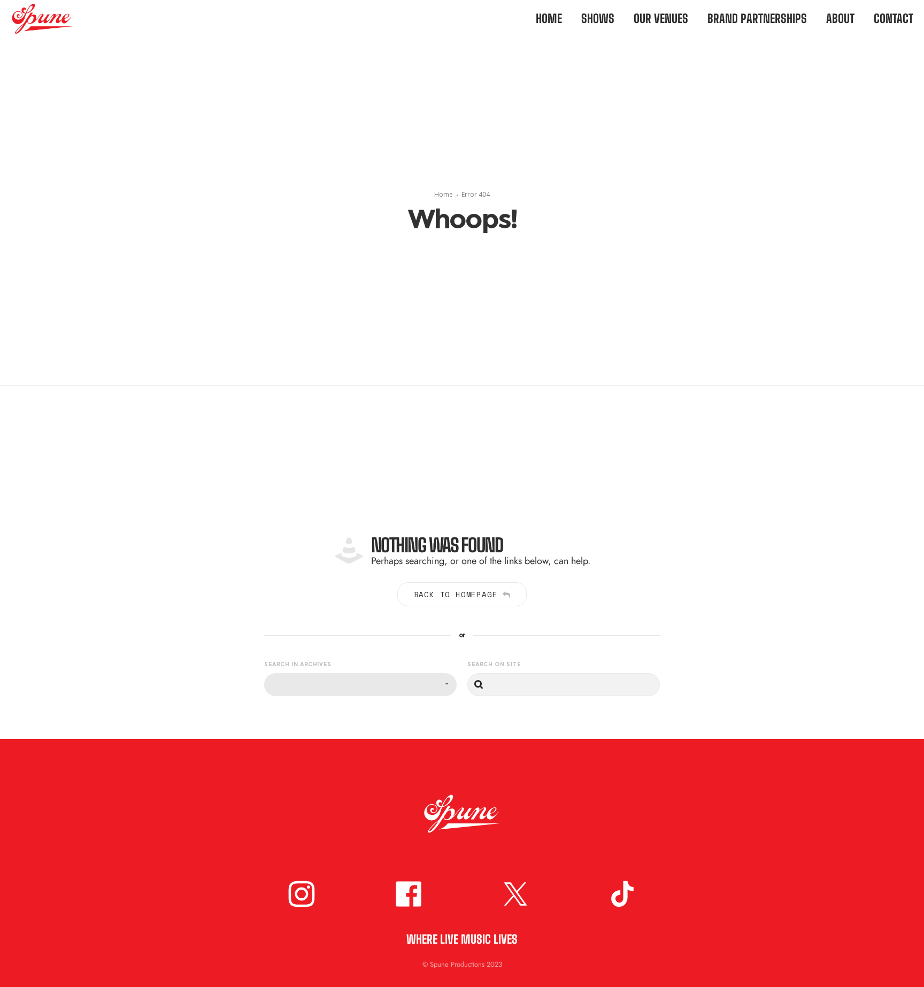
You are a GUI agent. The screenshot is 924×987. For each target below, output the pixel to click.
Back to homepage (456, 594)
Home (443, 194)
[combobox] (360, 684)
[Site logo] (31, 19)
